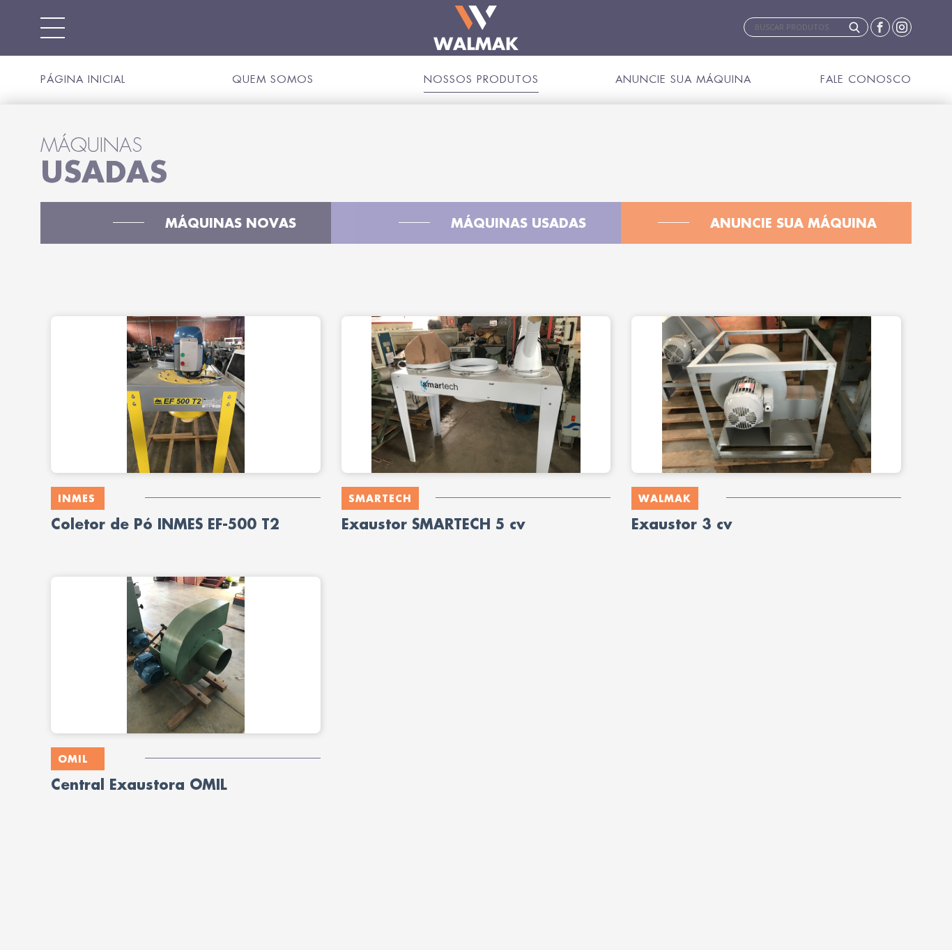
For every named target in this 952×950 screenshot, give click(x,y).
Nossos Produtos (481, 79)
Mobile (53, 27)
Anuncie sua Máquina (683, 79)
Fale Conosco (866, 79)
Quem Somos (273, 79)
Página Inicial (82, 79)
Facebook (880, 27)
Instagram (902, 27)
